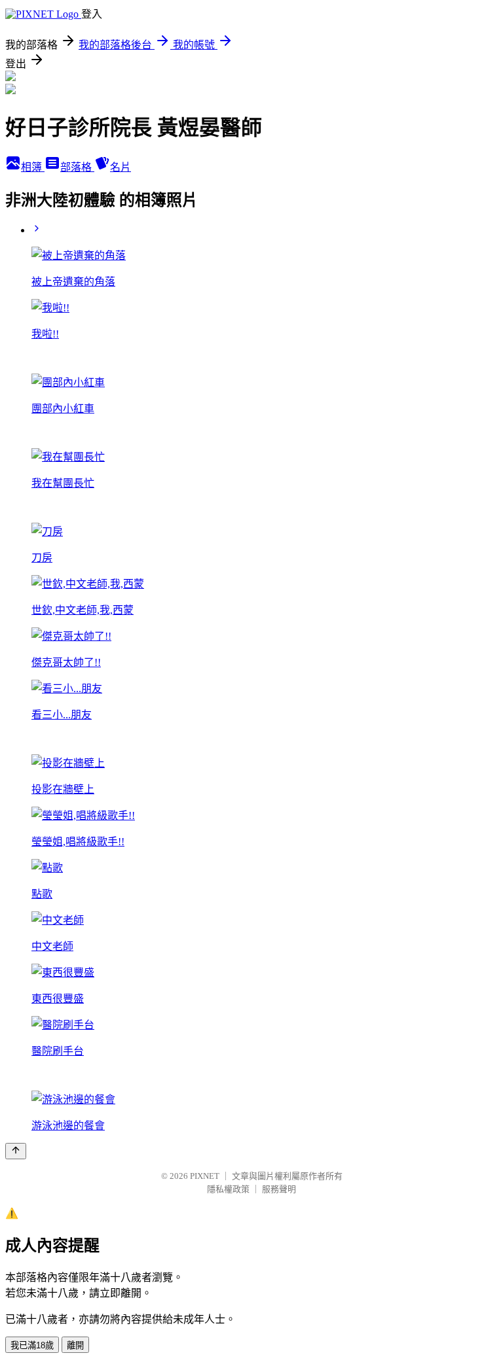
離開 (75, 1345)
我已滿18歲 (32, 1345)
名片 (120, 167)
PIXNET (204, 1176)
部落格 (77, 167)
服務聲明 (279, 1189)
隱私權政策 (228, 1189)
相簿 (33, 167)
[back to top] (15, 1151)
